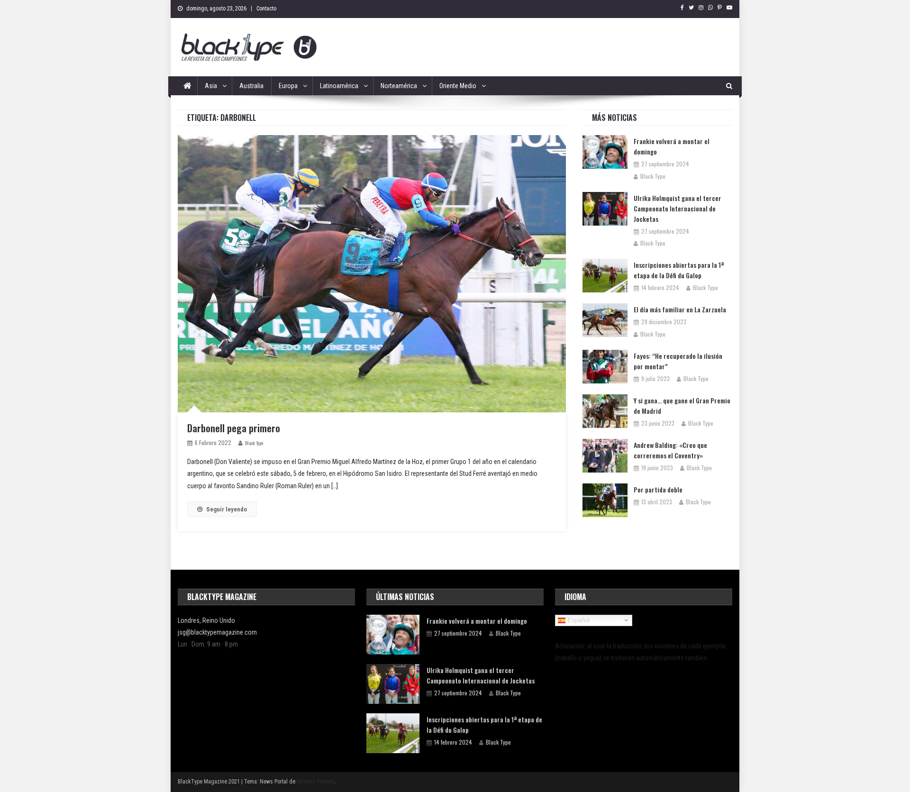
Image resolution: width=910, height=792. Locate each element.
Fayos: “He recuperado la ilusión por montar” (678, 361)
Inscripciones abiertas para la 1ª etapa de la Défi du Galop (679, 270)
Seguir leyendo (226, 509)
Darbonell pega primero (233, 428)
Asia (211, 86)
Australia (251, 86)
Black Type (254, 442)
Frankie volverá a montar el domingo (672, 146)
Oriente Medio (457, 86)
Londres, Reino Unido (206, 620)
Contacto (266, 8)
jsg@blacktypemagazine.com (217, 632)
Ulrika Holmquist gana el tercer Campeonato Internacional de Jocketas (677, 208)
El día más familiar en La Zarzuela (680, 309)
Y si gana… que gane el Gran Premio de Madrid (682, 405)
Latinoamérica (339, 86)
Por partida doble (658, 489)
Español (577, 620)
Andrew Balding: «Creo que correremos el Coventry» (670, 450)
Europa (288, 86)
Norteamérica (399, 86)
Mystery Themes (316, 781)
